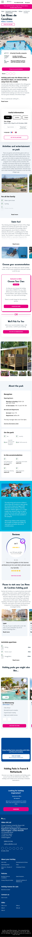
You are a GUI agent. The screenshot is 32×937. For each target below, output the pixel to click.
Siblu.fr (3, 908)
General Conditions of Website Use (21, 881)
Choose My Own (16, 306)
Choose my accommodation (16, 69)
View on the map (8, 24)
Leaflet (5, 891)
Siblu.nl (3, 910)
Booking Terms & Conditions (5, 877)
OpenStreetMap (12, 891)
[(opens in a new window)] (2, 848)
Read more (4, 101)
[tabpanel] (16, 490)
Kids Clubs (3, 862)
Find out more (16, 756)
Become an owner (5, 889)
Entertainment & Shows (22, 862)
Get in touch (4, 897)
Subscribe (16, 809)
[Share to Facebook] (7, 73)
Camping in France (20, 867)
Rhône (20, 11)
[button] (17, 450)
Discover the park (14, 725)
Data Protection (20, 876)
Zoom (24, 256)
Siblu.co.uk (4, 905)
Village (8, 117)
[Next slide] (29, 41)
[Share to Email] (10, 73)
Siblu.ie (18, 905)
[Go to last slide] (3, 41)
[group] (14, 183)
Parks (2, 11)
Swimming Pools (5, 864)
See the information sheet (11, 423)
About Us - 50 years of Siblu (6, 867)
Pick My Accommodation (16, 331)
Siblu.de (18, 908)
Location (17, 117)
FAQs (17, 864)
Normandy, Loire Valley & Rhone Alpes (11, 12)
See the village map (16, 137)
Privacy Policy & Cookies (7, 880)
